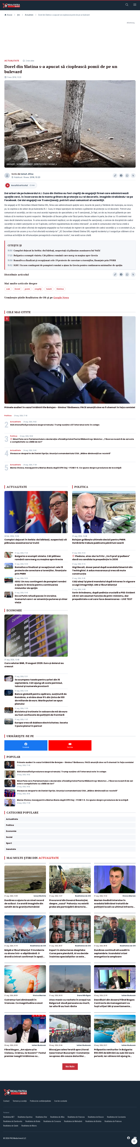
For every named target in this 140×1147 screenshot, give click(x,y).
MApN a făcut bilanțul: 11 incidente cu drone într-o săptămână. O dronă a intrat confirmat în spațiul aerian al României (24, 955)
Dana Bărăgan (84, 995)
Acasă (9, 15)
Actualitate (29, 15)
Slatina (60, 289)
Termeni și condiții (20, 1101)
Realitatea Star (41, 1117)
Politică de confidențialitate (40, 1101)
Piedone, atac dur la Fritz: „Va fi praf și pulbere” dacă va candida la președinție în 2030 (101, 558)
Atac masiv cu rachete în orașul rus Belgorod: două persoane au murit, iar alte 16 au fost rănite (70, 1003)
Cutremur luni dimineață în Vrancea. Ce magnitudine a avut (23, 1001)
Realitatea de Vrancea (76, 1117)
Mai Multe (70, 1066)
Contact (6, 1101)
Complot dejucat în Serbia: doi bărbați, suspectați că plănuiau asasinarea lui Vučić (57, 250)
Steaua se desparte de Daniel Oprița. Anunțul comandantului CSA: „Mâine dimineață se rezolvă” (60, 453)
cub (8, 289)
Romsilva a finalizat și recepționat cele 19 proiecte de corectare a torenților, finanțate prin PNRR (65, 260)
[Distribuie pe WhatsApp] (127, 175)
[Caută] (127, 5)
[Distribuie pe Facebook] (121, 175)
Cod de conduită (60, 1101)
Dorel (17, 289)
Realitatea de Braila (32, 1121)
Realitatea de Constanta (116, 1117)
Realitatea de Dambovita (12, 1121)
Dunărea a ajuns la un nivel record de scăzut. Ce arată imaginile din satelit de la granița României (24, 903)
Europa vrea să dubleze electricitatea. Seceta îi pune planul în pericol (41, 724)
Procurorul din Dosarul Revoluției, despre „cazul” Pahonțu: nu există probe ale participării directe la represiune (69, 905)
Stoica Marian (129, 896)
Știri (18, 15)
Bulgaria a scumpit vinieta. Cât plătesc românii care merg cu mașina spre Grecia (56, 255)
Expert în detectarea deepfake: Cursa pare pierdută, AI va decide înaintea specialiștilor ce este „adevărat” (68, 955)
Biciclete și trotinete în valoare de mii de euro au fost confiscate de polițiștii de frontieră (41, 713)
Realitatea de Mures (29, 1126)
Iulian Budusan (129, 995)
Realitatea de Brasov (96, 1117)
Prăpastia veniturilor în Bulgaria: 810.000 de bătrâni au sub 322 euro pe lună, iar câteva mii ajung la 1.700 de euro (114, 1054)
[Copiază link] (115, 175)
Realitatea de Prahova (113, 1121)
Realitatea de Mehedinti (73, 1121)
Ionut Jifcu (27, 174)
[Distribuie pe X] (133, 175)
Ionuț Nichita (40, 896)
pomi (27, 289)
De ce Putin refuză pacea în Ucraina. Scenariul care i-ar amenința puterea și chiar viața (41, 599)
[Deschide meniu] (135, 5)
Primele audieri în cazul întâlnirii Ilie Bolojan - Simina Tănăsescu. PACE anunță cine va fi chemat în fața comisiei (69, 407)
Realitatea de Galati (10, 1126)
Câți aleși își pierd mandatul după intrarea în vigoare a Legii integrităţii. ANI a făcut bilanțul (103, 583)
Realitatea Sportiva (25, 1117)
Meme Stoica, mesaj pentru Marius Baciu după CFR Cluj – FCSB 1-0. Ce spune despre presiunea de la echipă (65, 467)
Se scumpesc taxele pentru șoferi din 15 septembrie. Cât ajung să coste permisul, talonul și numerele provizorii (39, 683)
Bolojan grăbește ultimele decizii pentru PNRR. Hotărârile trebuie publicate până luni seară (99, 541)
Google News (61, 297)
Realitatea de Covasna (52, 1121)
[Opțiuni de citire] (134, 1141)
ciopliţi (38, 289)
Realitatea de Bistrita (93, 1121)
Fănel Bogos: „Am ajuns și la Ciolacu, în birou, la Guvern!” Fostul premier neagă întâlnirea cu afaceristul (25, 1054)
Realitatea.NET (8, 1117)
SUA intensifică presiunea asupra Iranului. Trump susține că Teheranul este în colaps (54, 424)
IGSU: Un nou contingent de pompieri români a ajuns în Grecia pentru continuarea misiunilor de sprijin (68, 265)
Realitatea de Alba (57, 1117)
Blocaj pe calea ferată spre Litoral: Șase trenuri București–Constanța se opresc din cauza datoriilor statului (69, 1054)
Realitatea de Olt (83, 896)
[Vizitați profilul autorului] (7, 175)
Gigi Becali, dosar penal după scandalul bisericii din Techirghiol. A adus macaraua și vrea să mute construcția (102, 570)
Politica (7, 416)
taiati (49, 289)
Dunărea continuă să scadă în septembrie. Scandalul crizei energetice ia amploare (112, 953)
